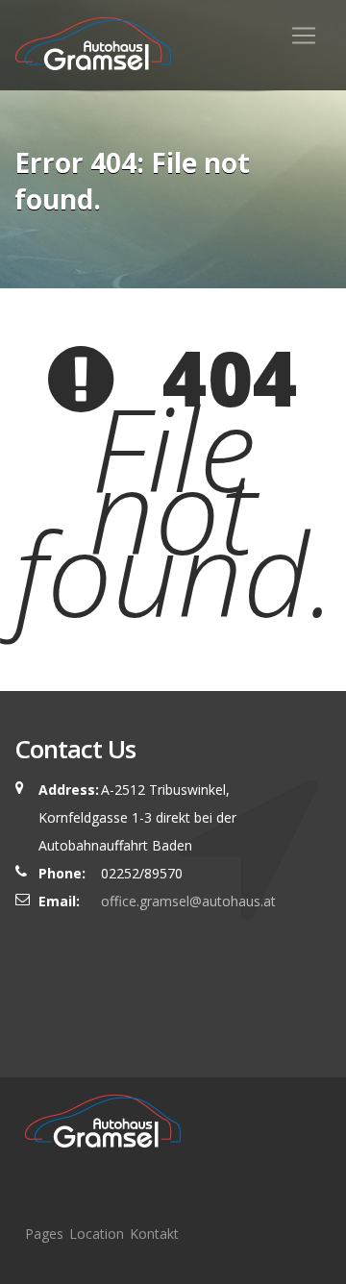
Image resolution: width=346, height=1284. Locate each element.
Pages (44, 1233)
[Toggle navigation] (304, 35)
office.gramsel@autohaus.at (188, 901)
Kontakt (154, 1233)
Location (96, 1233)
